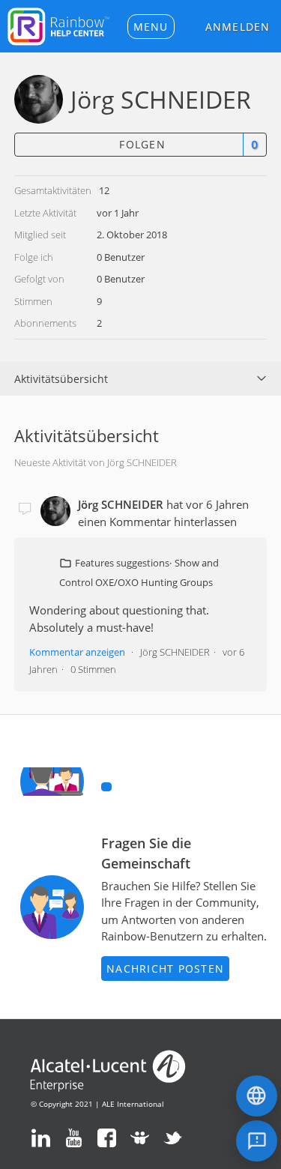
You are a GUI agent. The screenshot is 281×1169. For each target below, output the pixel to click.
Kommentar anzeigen (77, 652)
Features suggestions (122, 563)
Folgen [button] (142, 144)
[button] (151, 26)
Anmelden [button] (238, 26)
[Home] (58, 24)
